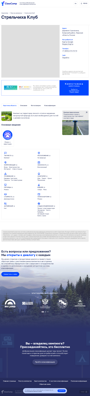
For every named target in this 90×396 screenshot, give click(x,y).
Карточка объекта (9, 105)
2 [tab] (45, 311)
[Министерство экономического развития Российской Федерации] (45, 303)
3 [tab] (48, 311)
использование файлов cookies (33, 391)
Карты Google (67, 42)
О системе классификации (58, 381)
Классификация (49, 105)
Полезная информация (79, 381)
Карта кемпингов (40, 381)
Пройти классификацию (45, 362)
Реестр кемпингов (25, 381)
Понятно (61, 390)
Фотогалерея (36, 105)
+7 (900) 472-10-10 (69, 51)
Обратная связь (45, 384)
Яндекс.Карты (67, 44)
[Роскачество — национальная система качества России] (27, 303)
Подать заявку (74, 92)
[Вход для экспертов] (75, 3)
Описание (23, 105)
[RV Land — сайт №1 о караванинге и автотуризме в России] (10, 303)
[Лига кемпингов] (80, 303)
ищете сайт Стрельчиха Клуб (30, 236)
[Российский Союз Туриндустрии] (62, 303)
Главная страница (9, 381)
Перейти (65, 58)
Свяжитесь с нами (10, 274)
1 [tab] (42, 311)
